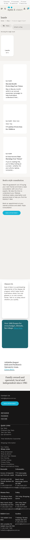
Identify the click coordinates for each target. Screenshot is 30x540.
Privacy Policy (5, 462)
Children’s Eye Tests (7, 430)
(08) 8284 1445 (7, 507)
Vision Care (16, 121)
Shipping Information (8, 443)
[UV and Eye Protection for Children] (15, 110)
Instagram (5, 413)
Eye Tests (4, 428)
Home (2, 20)
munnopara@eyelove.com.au (10, 509)
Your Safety (5, 447)
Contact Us (5, 396)
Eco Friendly (5, 458)
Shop (8, 20)
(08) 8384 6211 (22, 485)
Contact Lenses (6, 460)
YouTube (4, 419)
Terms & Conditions (7, 464)
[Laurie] (7, 41)
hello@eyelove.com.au (8, 398)
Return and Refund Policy (10, 466)
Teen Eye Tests (6, 432)
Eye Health (9, 81)
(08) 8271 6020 (22, 507)
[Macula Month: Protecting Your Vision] (15, 70)
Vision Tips (9, 124)
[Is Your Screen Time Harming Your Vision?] (15, 143)
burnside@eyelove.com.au (9, 487)
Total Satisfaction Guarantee (10, 439)
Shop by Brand (6, 454)
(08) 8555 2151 (22, 522)
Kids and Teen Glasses (8, 456)
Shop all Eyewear (7, 452)
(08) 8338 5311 (7, 485)
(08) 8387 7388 (7, 528)
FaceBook (4, 416)
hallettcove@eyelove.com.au (10, 530)
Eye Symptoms (6, 434)
